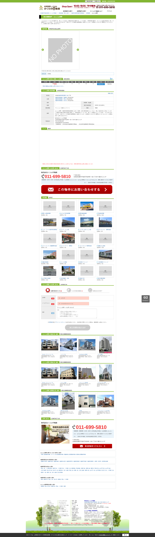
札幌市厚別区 (76, 461)
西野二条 (66, 95)
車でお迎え (61, 508)
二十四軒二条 (110, 470)
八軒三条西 (43, 470)
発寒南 (65, 97)
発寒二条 (49, 472)
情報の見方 (110, 93)
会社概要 (50, 517)
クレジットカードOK (63, 505)
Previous (43, 50)
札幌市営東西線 (59, 97)
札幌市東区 (56, 461)
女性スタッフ (62, 506)
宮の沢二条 (104, 470)
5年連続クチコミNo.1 (52, 515)
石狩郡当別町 (105, 461)
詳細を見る (101, 84)
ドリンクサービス (63, 500)
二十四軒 (66, 479)
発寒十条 (87, 470)
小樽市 (95, 461)
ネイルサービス (62, 509)
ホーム (49, 500)
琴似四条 (78, 468)
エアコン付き (75, 511)
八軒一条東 (54, 472)
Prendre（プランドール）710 (47, 354)
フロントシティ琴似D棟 (83, 382)
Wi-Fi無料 (74, 514)
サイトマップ (50, 503)
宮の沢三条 (49, 470)
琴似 (65, 99)
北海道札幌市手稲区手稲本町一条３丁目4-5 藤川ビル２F (96, 502)
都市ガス (74, 503)
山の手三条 (102, 468)
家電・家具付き (75, 512)
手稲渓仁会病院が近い (77, 518)
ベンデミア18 (63, 354)
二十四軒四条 (49, 468)
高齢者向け (74, 520)
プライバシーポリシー (60, 322)
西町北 (92, 468)
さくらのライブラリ (63, 514)
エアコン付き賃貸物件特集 (57, 454)
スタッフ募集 (50, 512)
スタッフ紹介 (50, 514)
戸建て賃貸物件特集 (45, 454)
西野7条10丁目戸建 (64, 410)
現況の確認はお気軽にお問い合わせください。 (54, 86)
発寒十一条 (43, 472)
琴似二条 (71, 470)
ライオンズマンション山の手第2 (104, 410)
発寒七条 (88, 468)
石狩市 (99, 461)
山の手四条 (98, 470)
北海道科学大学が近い (77, 517)
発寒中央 (46, 479)
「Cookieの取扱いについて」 (104, 535)
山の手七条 (107, 468)
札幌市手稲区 (83, 461)
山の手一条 (92, 470)
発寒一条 (76, 470)
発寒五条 (60, 470)
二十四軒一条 (67, 468)
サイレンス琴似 (63, 382)
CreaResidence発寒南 (83, 354)
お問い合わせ (50, 505)
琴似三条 (96, 468)
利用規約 (51, 322)
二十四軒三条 (60, 468)
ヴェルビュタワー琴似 (102, 382)
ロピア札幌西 (100, 354)
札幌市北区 (50, 461)
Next (78, 50)
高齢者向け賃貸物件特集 (70, 454)
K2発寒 (80, 410)
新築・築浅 (74, 500)
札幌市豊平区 (69, 461)
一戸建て (74, 506)
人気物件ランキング (52, 506)
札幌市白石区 (62, 461)
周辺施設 (50, 518)
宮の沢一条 (55, 470)
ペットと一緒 (75, 505)
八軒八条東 (81, 470)
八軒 (52, 479)
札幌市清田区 (90, 461)
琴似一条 (43, 468)
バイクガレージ (62, 503)
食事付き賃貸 (75, 509)
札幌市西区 (61, 95)
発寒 (42, 479)
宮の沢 (65, 100)
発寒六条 (83, 468)
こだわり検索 (50, 509)
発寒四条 (73, 468)
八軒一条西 (66, 470)
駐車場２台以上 (75, 508)
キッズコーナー (62, 502)
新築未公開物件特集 (81, 454)
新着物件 (50, 508)
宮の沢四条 (60, 472)
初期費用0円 (74, 515)
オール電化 (74, 502)
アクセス (50, 502)
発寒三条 (55, 468)
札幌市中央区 (44, 461)
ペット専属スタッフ (63, 511)
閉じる (125, 535)
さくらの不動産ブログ (64, 515)
